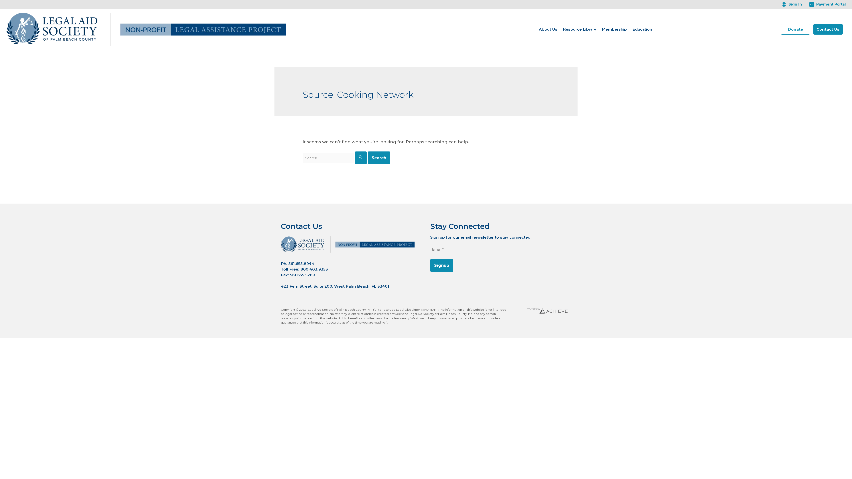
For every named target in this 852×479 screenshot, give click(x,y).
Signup (441, 265)
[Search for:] (335, 158)
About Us (548, 29)
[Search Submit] (361, 157)
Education (642, 29)
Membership (614, 29)
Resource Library (579, 29)
